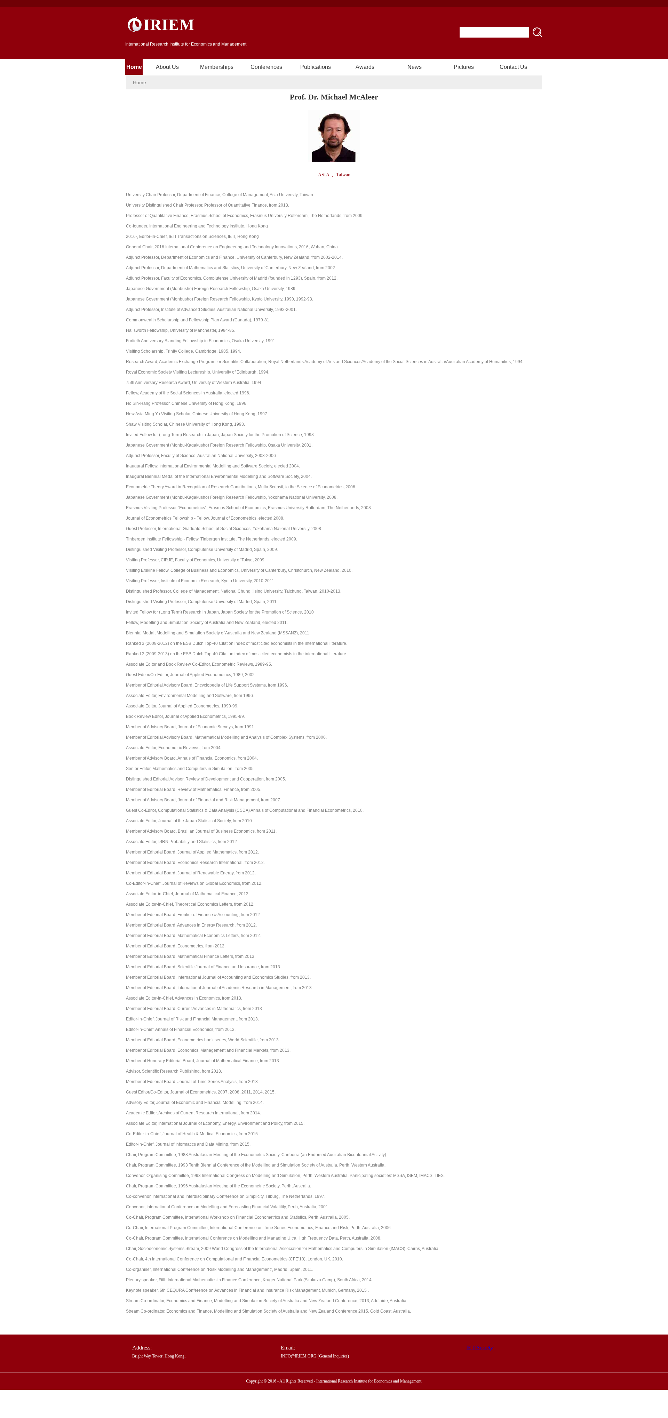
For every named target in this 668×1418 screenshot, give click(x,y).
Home (134, 67)
